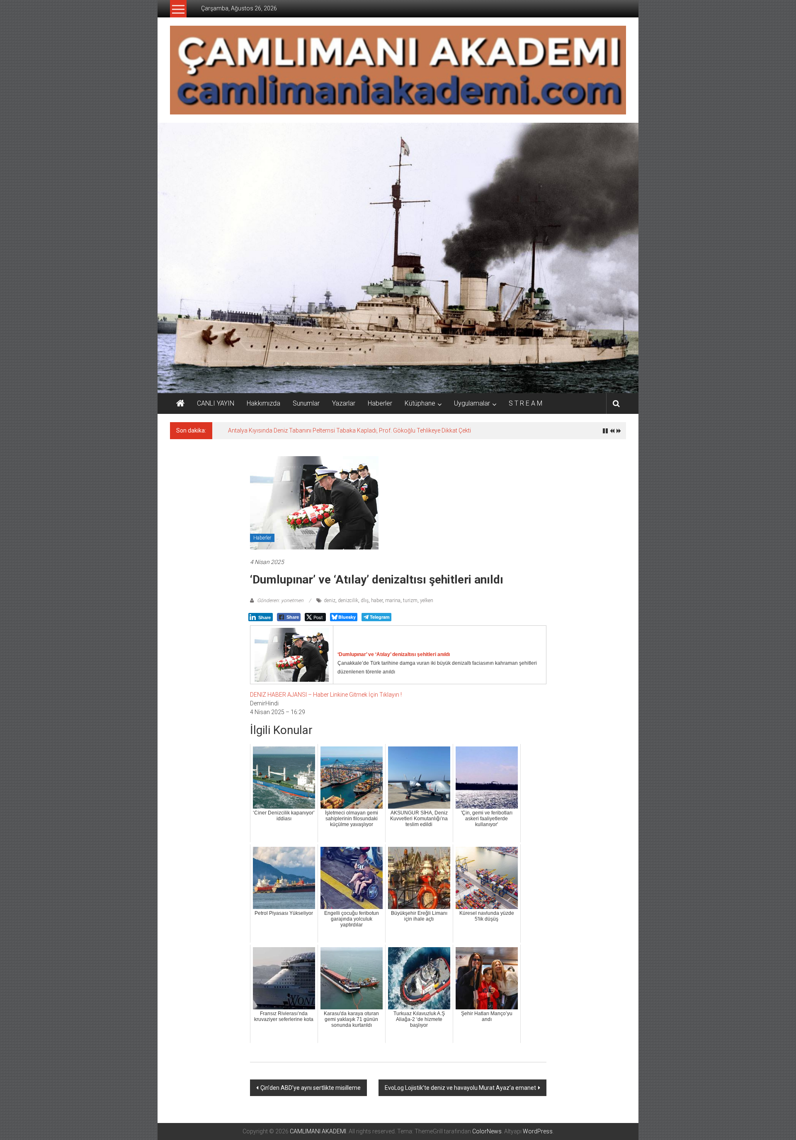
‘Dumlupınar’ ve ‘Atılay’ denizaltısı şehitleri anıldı (393, 654)
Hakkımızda (263, 403)
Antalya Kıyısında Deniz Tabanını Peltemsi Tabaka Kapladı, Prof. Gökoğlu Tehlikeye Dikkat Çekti (349, 430)
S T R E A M (525, 403)
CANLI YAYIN (215, 403)
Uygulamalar (472, 403)
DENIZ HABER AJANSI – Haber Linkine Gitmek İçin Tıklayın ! (326, 694)
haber (377, 600)
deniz (329, 600)
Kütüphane (420, 403)
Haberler (380, 403)
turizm (410, 600)
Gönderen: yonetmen (280, 600)
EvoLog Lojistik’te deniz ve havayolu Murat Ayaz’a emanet (460, 1087)
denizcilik (348, 600)
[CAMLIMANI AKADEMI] (180, 403)
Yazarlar (343, 403)
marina (392, 600)
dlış (365, 600)
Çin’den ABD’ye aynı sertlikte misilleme (310, 1087)
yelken (426, 600)
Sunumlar (306, 403)
